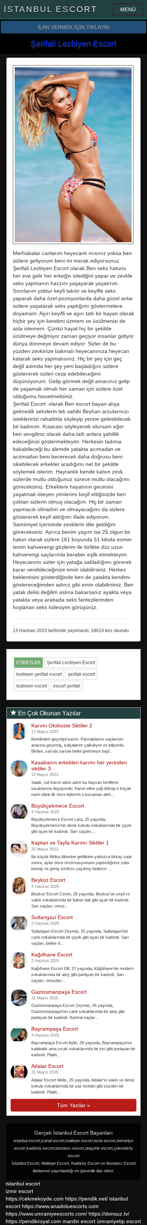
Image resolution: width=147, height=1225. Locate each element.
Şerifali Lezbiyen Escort (71, 662)
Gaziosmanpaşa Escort (59, 992)
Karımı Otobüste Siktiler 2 (61, 725)
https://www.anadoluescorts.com (60, 1206)
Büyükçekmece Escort (57, 806)
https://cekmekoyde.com (35, 1199)
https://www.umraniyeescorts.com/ (46, 1214)
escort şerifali (66, 686)
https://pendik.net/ (86, 1199)
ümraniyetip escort (119, 1221)
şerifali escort (81, 674)
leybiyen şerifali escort (39, 674)
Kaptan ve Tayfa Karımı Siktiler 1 (70, 843)
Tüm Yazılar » (73, 1105)
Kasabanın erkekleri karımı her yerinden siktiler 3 (79, 765)
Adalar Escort (47, 1066)
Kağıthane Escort (51, 955)
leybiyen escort (31, 686)
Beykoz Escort (48, 880)
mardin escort (79, 1221)
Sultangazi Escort (52, 917)
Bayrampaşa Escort (54, 1029)
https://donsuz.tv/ (109, 1214)
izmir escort (19, 1191)
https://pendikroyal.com (33, 1221)
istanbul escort (23, 1184)
